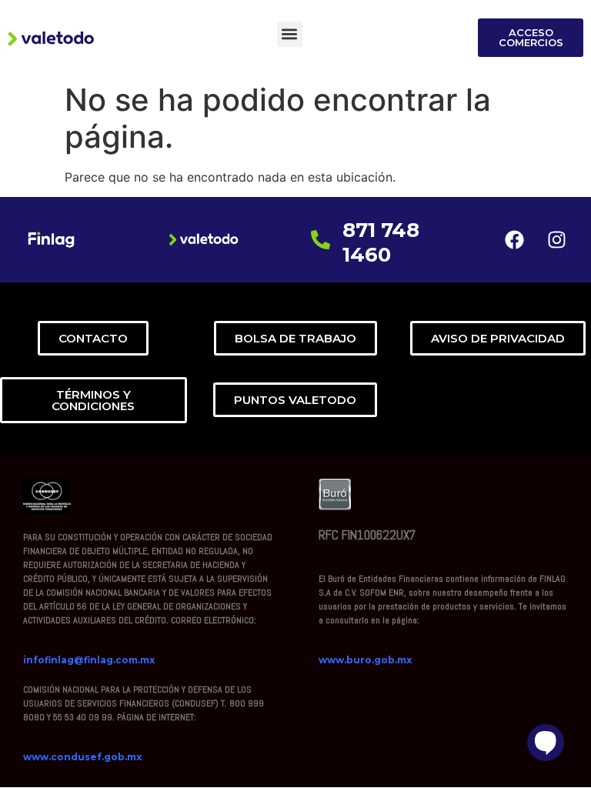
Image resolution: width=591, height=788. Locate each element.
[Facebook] (514, 240)
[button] (289, 34)
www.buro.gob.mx (365, 660)
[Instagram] (556, 240)
